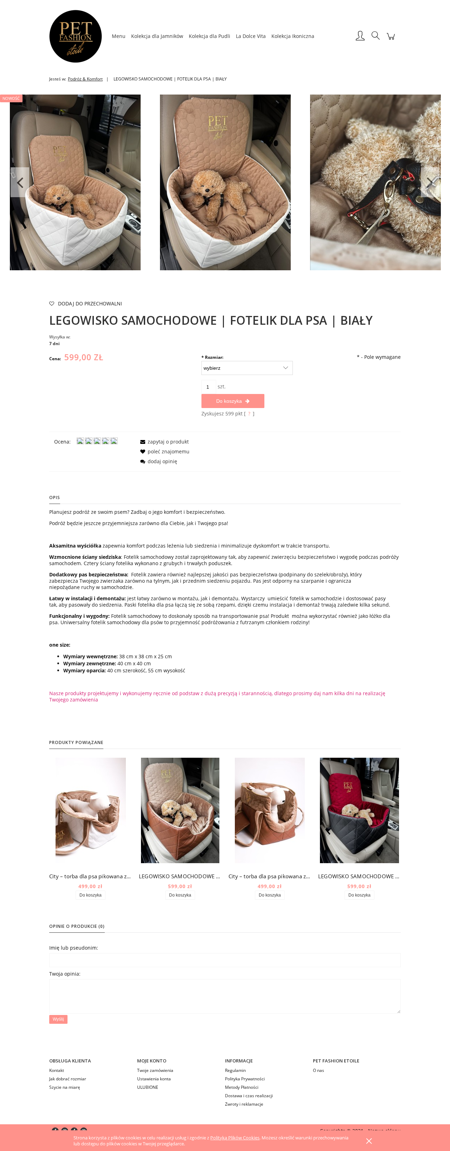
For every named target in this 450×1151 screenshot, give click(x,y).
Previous (20, 182)
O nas (318, 1070)
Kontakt (56, 1070)
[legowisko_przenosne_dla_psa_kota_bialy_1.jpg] (225, 182)
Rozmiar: (212, 357)
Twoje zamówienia (155, 1070)
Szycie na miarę (64, 1087)
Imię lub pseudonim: (73, 947)
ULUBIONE (147, 1087)
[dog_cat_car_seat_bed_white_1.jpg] (75, 182)
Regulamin (235, 1070)
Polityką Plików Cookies (234, 1137)
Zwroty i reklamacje (244, 1104)
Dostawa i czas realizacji (249, 1096)
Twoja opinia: (65, 973)
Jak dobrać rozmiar (67, 1079)
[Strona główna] (79, 36)
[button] (163, 441)
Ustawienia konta (154, 1079)
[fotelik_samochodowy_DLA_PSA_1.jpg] (375, 182)
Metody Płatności (241, 1087)
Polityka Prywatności (245, 1079)
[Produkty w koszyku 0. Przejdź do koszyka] (391, 40)
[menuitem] (118, 36)
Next (430, 182)
